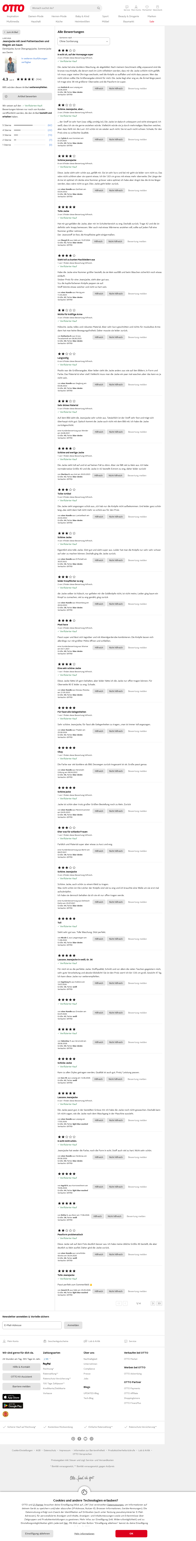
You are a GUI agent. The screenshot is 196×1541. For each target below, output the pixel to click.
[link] (5, 1414)
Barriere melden (21, 1386)
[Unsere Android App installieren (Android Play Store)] (12, 1405)
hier (66, 1523)
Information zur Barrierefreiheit (89, 1450)
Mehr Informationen (84, 1533)
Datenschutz (50, 1450)
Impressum (64, 1450)
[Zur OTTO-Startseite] (13, 8)
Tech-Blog (88, 1398)
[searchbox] (62, 8)
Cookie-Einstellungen (22, 1450)
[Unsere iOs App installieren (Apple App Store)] (11, 1397)
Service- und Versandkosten (100, 1460)
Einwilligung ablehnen (37, 1533)
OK (131, 1533)
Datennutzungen (115, 1504)
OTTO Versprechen (82, 1454)
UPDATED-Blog (91, 1393)
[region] (98, 1516)
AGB (38, 1450)
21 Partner (38, 1504)
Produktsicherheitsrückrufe (121, 1450)
